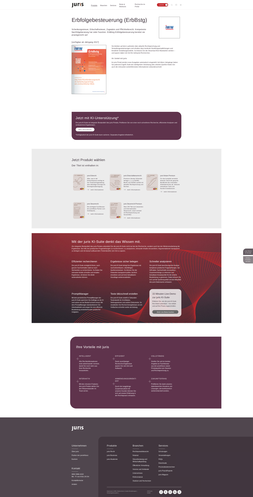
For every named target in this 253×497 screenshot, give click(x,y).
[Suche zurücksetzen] (170, 5)
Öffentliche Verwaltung (141, 465)
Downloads (163, 463)
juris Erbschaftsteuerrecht (132, 175)
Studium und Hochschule (142, 481)
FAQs (161, 459)
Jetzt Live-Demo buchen (165, 312)
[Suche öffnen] (172, 5)
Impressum (110, 491)
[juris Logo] (78, 5)
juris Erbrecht (91, 175)
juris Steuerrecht (93, 204)
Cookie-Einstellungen (130, 491)
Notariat (135, 455)
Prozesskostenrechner (167, 467)
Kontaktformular (77, 480)
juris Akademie (112, 459)
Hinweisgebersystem (112, 493)
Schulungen (163, 451)
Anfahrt (74, 484)
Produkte (112, 445)
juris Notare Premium (167, 175)
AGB (115, 491)
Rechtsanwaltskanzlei (141, 451)
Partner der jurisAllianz (80, 455)
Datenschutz (120, 491)
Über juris (75, 451)
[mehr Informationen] (79, 182)
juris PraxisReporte (166, 471)
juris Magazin (163, 474)
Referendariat (138, 477)
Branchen (138, 445)
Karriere (74, 459)
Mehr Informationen (85, 129)
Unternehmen (138, 473)
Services (163, 445)
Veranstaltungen (164, 455)
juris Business (112, 455)
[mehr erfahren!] (169, 27)
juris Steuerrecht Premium (133, 204)
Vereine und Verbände (141, 469)
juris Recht (111, 451)
